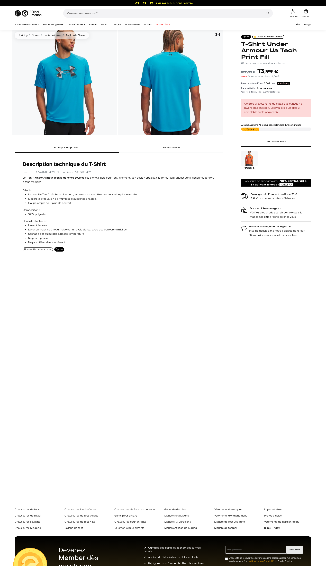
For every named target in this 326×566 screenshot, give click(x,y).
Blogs (307, 24)
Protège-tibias (273, 515)
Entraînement (76, 24)
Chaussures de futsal (28, 515)
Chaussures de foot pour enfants (135, 509)
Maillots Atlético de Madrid (180, 527)
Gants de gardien (53, 24)
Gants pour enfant (125, 515)
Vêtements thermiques (228, 509)
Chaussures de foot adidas (81, 515)
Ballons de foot (74, 527)
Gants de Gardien (175, 509)
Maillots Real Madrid (176, 515)
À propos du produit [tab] (66, 147)
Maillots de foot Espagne (229, 521)
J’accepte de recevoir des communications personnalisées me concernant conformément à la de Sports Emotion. (265, 559)
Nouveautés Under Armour (37, 249)
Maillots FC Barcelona (177, 521)
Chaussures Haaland (27, 521)
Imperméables (273, 509)
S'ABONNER (294, 549)
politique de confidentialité (261, 561)
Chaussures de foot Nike (80, 521)
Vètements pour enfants (129, 527)
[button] (276, 212)
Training (23, 35)
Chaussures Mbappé (28, 527)
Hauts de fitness (52, 35)
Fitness (36, 35)
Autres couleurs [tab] (276, 141)
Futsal (92, 24)
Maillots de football (226, 527)
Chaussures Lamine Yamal (81, 509)
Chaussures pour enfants (130, 521)
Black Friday (272, 527)
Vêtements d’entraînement (230, 515)
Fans (103, 24)
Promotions (163, 24)
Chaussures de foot (27, 24)
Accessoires (132, 24)
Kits (298, 24)
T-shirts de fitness (75, 35)
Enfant (148, 24)
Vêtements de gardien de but (282, 521)
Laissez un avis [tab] (170, 147)
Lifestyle (116, 24)
